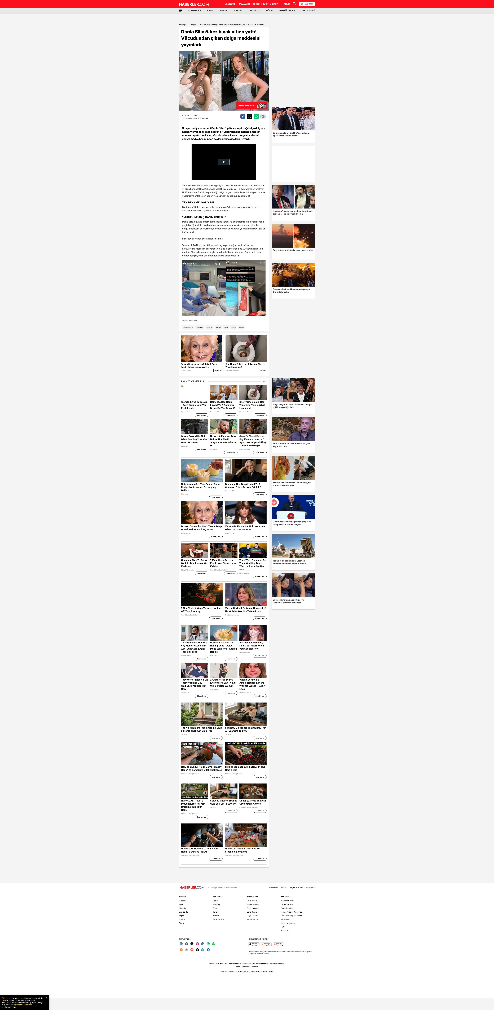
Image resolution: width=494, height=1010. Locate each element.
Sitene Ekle (285, 930)
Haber (238, 967)
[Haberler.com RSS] (181, 950)
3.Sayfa (182, 919)
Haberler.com (252, 896)
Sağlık (193, 24)
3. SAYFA (237, 10)
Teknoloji (216, 904)
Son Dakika (183, 912)
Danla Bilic (199, 327)
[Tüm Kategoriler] (180, 10)
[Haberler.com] (192, 887)
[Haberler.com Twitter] (192, 944)
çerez (4, 1000)
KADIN (210, 10)
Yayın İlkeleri (310, 887)
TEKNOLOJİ (254, 10)
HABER (286, 4)
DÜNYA (269, 10)
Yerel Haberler (219, 919)
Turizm (216, 912)
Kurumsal (285, 896)
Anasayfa (183, 24)
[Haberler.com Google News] (181, 944)
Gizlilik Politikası (287, 904)
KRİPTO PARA (270, 4)
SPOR (256, 4)
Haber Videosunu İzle (246, 106)
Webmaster (285, 919)
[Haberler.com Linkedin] (203, 944)
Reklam (283, 887)
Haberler (182, 896)
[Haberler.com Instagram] (197, 944)
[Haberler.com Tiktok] (197, 950)
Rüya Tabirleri (252, 915)
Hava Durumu (252, 901)
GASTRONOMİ (308, 10)
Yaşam (241, 327)
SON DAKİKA (194, 10)
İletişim (292, 887)
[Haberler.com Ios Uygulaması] (254, 944)
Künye (300, 887)
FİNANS (223, 10)
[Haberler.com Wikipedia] (186, 950)
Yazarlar (216, 915)
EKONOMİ (230, 4)
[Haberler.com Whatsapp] (208, 944)
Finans (215, 908)
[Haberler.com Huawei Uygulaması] (278, 944)
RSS (282, 927)
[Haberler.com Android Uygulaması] (266, 944)
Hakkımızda (273, 887)
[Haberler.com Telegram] (203, 950)
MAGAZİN (244, 4)
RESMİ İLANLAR (287, 10)
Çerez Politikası (287, 908)
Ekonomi (182, 901)
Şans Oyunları (252, 912)
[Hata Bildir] (242, 972)
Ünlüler (218, 327)
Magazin (182, 908)
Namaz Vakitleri (253, 904)
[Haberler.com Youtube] (192, 950)
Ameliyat (209, 327)
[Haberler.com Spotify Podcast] (213, 944)
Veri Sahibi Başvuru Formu (291, 915)
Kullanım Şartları (287, 901)
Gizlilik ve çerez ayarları (228, 972)
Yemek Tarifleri (253, 919)
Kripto (181, 915)
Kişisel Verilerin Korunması (291, 912)
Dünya (181, 923)
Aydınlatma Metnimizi (23, 1005)
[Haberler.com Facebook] (186, 944)
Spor (181, 904)
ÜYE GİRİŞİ (309, 4)
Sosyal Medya (188, 327)
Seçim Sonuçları (253, 908)
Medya (233, 327)
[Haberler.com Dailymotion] (208, 950)
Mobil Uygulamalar (288, 923)
